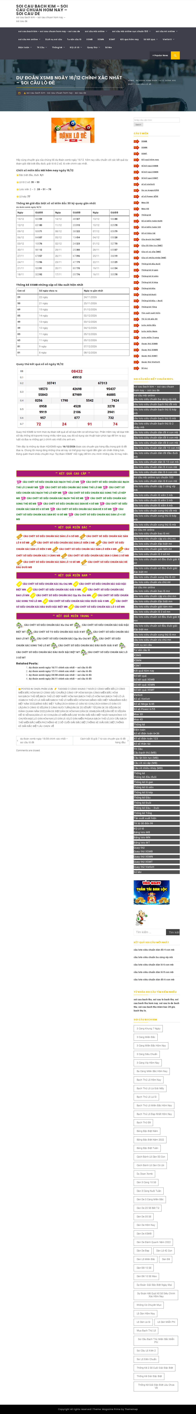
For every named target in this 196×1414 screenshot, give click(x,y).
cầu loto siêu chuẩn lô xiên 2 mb (153, 495)
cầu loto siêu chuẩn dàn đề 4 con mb (156, 432)
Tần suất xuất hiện (150, 313)
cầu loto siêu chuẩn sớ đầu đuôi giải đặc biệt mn (155, 627)
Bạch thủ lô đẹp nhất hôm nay (59, 696)
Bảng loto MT (142, 842)
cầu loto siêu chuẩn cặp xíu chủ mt (155, 538)
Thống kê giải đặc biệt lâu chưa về (156, 1386)
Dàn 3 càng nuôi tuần (57, 707)
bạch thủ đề (31, 696)
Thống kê (57, 47)
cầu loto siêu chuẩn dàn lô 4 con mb (155, 467)
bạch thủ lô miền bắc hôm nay (71, 700)
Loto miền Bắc (148, 325)
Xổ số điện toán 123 (151, 227)
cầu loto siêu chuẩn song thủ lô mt (154, 577)
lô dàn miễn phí (78, 718)
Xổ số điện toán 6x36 (151, 221)
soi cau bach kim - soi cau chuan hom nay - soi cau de (56, 93)
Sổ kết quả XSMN (149, 172)
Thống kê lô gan (149, 270)
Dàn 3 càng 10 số (32, 707)
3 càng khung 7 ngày (81, 689)
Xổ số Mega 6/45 (144, 703)
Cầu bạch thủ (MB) (151, 239)
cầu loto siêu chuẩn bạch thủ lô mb (155, 418)
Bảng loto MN (142, 837)
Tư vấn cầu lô (74, 39)
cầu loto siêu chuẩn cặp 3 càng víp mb (154, 488)
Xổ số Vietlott (142, 698)
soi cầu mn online (28, 39)
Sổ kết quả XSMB (149, 166)
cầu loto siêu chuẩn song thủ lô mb (155, 524)
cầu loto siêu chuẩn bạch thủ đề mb (155, 404)
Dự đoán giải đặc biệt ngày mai (93, 715)
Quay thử (92, 47)
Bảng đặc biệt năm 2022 (150, 1139)
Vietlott (167, 39)
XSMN (101, 39)
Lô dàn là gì (61, 718)
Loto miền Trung (150, 337)
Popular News (161, 55)
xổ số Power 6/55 (149, 196)
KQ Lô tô (74, 47)
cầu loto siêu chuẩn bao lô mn (152, 591)
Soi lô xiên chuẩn (147, 1359)
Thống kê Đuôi (148, 294)
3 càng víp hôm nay (77, 692)
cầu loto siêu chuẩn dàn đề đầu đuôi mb (156, 455)
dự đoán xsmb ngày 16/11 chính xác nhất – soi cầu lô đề (60, 667)
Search (138, 125)
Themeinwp (131, 1409)
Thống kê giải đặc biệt (101, 722)
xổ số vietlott (148, 184)
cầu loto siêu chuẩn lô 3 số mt (152, 554)
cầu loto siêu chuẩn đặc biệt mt (153, 543)
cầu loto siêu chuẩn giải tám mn (153, 606)
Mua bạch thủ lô (99, 718)
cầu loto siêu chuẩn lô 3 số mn (152, 611)
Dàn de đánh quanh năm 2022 (154, 1242)
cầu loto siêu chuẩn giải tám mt (153, 548)
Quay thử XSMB (149, 343)
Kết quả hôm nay (129, 39)
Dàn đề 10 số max (147, 1276)
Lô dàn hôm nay (44, 718)
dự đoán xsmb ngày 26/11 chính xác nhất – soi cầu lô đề (60, 678)
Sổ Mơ (108, 47)
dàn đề (100, 711)
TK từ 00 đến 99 (149, 319)
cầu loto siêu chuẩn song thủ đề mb (155, 510)
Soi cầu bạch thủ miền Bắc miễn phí (156, 1341)
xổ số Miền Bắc (57, 203)
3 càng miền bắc (105, 689)
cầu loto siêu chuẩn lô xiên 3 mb (153, 500)
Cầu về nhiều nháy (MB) (153, 257)
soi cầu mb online (94, 31)
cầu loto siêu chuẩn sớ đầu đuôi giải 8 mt (156, 561)
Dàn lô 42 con (44, 715)
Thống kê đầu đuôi (150, 264)
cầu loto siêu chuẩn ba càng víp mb (155, 399)
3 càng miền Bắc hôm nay (151, 1045)
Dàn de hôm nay (70, 711)
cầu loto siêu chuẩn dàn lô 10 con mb (156, 461)
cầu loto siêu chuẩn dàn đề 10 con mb (157, 447)
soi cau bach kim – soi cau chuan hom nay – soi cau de (42, 9)
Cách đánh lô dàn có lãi (150, 1165)
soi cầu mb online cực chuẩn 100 (130, 31)
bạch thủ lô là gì (147, 1097)
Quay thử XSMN (149, 350)
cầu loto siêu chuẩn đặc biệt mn (153, 601)
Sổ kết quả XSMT (149, 178)
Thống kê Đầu (148, 288)
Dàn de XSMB (87, 711)
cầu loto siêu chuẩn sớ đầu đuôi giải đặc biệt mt (155, 570)
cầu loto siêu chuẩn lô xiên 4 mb (153, 505)
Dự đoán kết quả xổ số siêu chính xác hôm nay (156, 1295)
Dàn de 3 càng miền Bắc (150, 1199)
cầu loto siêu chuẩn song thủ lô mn (155, 634)
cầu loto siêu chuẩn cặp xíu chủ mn (155, 596)
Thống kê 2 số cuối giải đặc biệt (66, 722)
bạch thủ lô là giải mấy (36, 700)
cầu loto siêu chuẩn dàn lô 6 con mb (155, 472)
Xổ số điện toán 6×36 (146, 733)
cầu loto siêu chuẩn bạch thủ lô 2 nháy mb (154, 425)
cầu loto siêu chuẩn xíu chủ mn (152, 639)
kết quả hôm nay (150, 159)
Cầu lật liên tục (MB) (152, 245)
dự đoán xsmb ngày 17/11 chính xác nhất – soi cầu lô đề (60, 671)
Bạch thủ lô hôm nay (92, 696)
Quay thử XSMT (149, 356)
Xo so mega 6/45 (150, 190)
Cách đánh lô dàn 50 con (77, 703)
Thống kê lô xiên (150, 276)
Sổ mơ (144, 368)
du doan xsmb (145, 1173)
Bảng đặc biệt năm (102, 700)
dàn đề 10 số (113, 711)
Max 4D (145, 209)
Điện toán (23, 47)
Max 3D (145, 202)
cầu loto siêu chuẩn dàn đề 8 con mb (156, 442)
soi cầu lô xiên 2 (146, 1350)
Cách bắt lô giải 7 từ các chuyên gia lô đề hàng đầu (102, 740)
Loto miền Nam (149, 331)
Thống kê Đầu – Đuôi (152, 300)
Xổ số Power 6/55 (144, 709)
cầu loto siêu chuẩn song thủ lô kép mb (155, 517)
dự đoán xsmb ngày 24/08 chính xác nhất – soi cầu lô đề (60, 675)
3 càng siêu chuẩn (52, 692)
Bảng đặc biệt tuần (48, 703)
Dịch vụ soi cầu (53, 39)
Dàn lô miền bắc (63, 715)
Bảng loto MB (142, 832)
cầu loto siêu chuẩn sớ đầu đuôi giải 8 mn (156, 618)
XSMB (89, 39)
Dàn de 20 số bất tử (83, 707)
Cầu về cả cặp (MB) (151, 251)
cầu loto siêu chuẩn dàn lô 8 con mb (155, 481)
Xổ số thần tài (148, 233)
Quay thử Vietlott (150, 362)
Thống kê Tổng (149, 307)
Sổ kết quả (149, 39)
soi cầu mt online (165, 31)
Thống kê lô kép (149, 282)
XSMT (112, 39)
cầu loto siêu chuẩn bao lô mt (151, 533)
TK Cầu (40, 47)
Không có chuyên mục (149, 1305)
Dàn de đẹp (53, 711)
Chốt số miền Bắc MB (30, 170)
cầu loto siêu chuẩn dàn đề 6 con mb (156, 437)
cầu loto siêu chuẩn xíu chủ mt (152, 582)
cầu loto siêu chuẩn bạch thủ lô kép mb (155, 411)
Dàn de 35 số (104, 707)
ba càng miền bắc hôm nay (152, 1071)
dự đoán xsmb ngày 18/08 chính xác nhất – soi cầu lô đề (44, 740)
